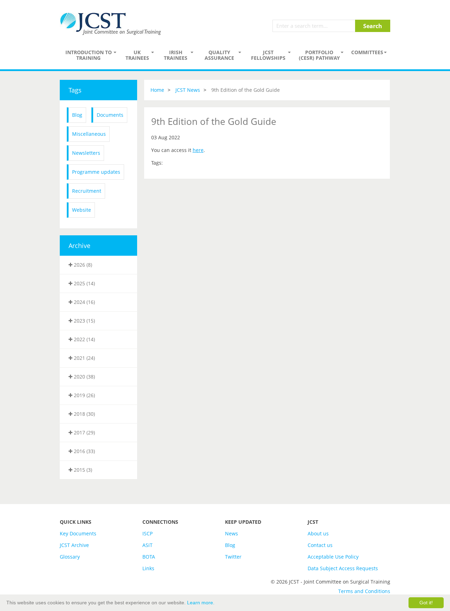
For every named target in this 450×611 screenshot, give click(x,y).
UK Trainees (137, 55)
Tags (75, 90)
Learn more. (200, 602)
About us (318, 533)
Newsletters (86, 152)
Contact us (320, 545)
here (198, 150)
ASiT (147, 545)
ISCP (147, 533)
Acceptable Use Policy (333, 556)
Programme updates (96, 171)
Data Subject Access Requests (343, 568)
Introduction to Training (88, 55)
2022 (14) (83, 339)
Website (81, 209)
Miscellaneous (89, 134)
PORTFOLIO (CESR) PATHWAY (319, 55)
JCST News (187, 90)
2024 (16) (83, 302)
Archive (79, 245)
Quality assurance (219, 55)
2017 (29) (83, 432)
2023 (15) (83, 320)
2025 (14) (83, 283)
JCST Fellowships (268, 55)
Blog (77, 115)
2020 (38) (83, 376)
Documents (110, 115)
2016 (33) (83, 451)
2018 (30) (83, 413)
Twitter (233, 556)
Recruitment (86, 190)
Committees (367, 52)
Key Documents (78, 533)
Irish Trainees (175, 55)
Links (148, 568)
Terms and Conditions (364, 591)
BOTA (148, 556)
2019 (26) (83, 395)
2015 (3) (82, 469)
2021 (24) (83, 358)
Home (157, 90)
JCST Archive (74, 545)
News (231, 533)
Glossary (70, 556)
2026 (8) (82, 264)
